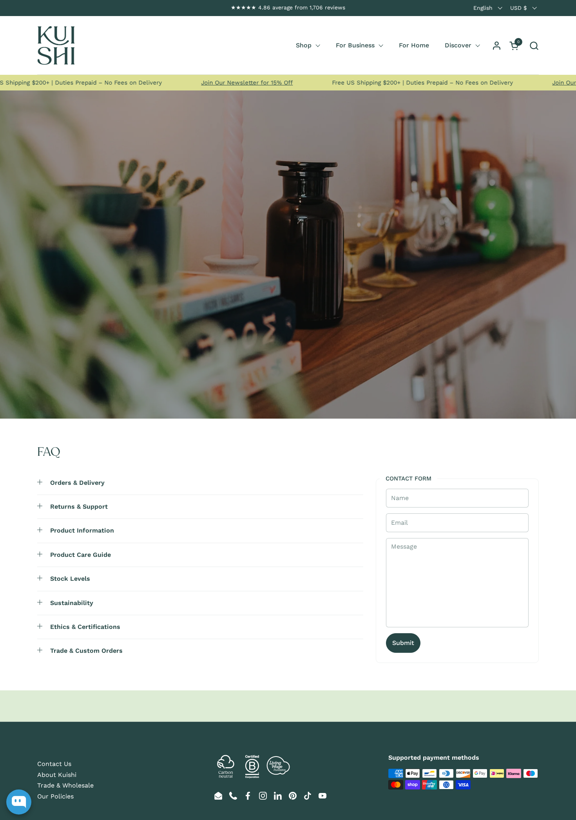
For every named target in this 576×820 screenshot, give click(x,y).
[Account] (497, 46)
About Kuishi (56, 774)
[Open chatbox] (18, 802)
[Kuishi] (56, 45)
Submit (403, 643)
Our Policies (55, 796)
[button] (534, 46)
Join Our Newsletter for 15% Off (226, 82)
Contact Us (54, 764)
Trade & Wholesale (65, 785)
